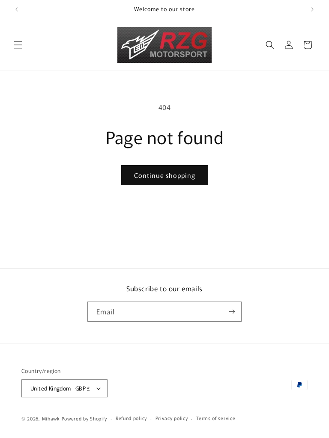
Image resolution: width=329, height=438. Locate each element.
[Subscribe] (231, 312)
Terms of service (215, 417)
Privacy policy (172, 417)
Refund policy (131, 417)
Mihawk (51, 418)
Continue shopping (164, 175)
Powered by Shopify (85, 418)
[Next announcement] (312, 9)
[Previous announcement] (16, 9)
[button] (18, 45)
